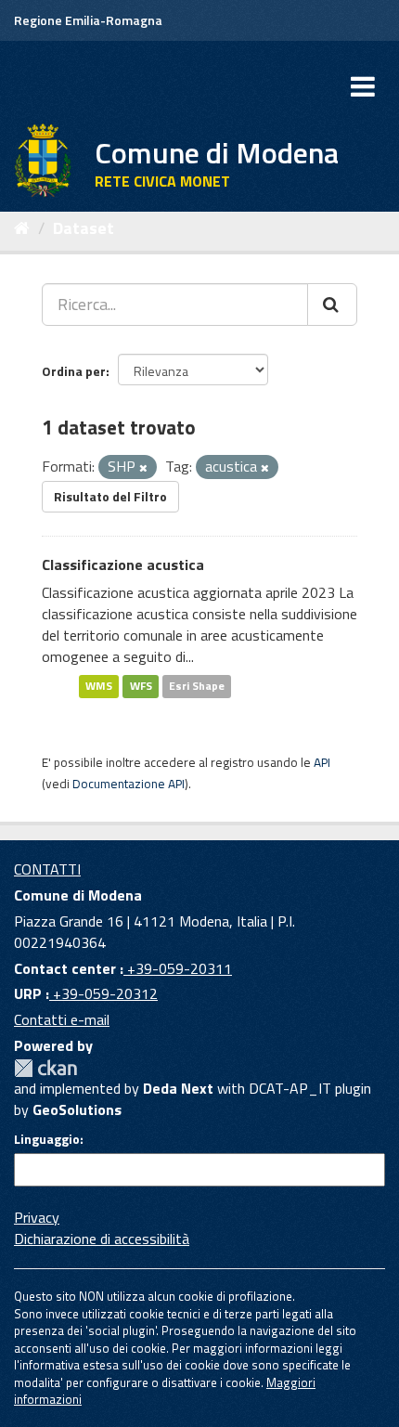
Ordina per (74, 371)
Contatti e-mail (61, 1019)
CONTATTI (47, 869)
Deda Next (178, 1088)
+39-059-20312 (103, 993)
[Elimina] (143, 468)
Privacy (36, 1217)
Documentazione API (128, 783)
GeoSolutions (77, 1109)
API (322, 762)
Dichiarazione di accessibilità (101, 1238)
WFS (141, 686)
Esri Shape (197, 686)
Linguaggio (47, 1139)
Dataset (83, 227)
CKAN (45, 1068)
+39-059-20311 (177, 968)
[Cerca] (332, 304)
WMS (98, 686)
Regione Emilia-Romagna (88, 20)
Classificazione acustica (123, 564)
